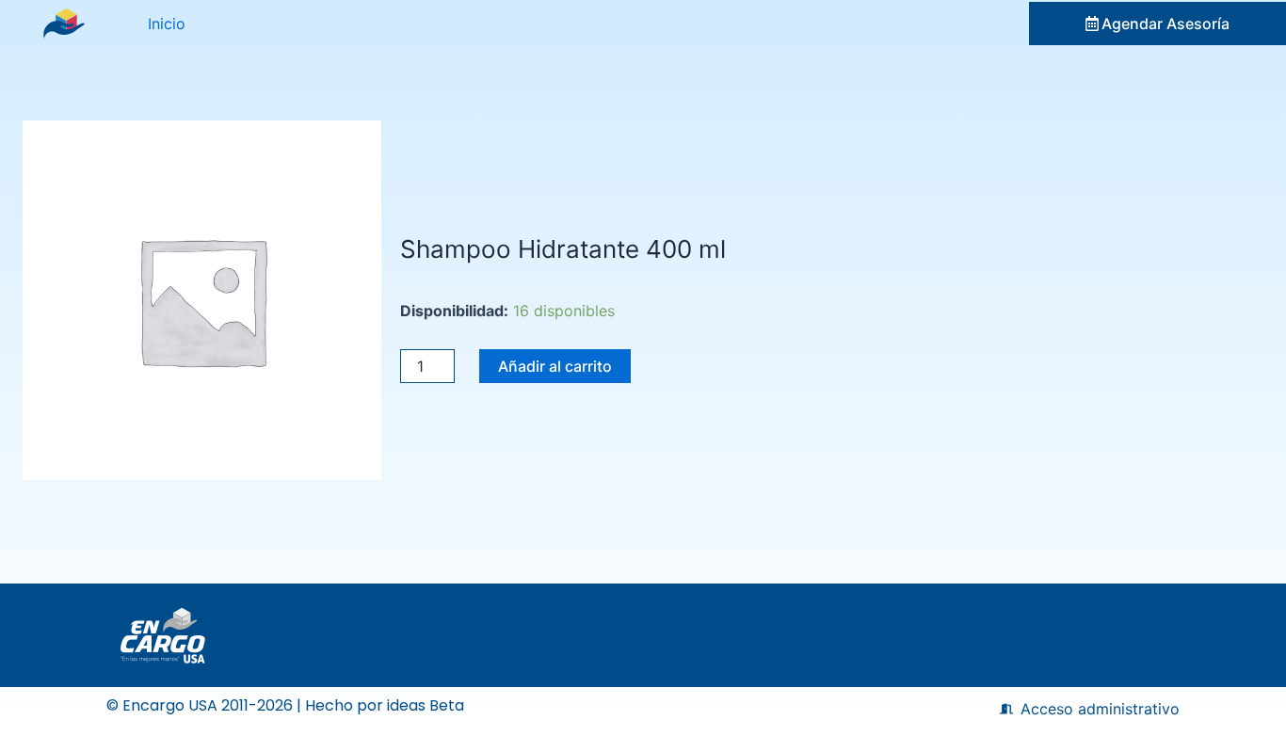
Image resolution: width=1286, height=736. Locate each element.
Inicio (166, 23)
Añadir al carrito (555, 366)
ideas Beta (425, 705)
